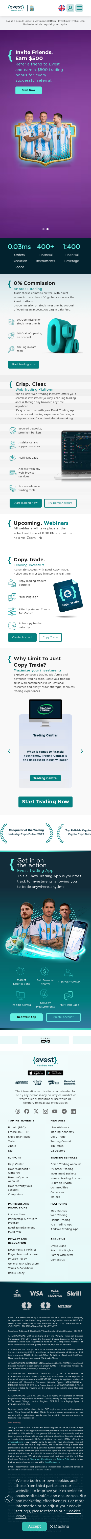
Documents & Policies (22, 1250)
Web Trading (59, 1215)
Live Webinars (60, 1127)
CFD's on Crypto (61, 1183)
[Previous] (9, 751)
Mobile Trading (60, 1220)
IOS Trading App (62, 1224)
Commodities (59, 1187)
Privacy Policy (17, 1259)
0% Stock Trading (62, 1169)
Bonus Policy (16, 1273)
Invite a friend (17, 1214)
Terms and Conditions (41, 1459)
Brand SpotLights (62, 1250)
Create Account (22, 637)
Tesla (11, 1141)
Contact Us (58, 1260)
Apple (12, 1146)
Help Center (16, 1164)
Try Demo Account (60, 503)
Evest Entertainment (21, 1227)
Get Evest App (26, 1017)
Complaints (15, 1194)
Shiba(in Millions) (19, 1137)
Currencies (57, 1192)
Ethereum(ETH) (18, 1132)
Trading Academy (62, 1132)
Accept (34, 1526)
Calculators (58, 1151)
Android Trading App (65, 1229)
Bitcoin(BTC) (17, 1127)
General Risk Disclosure (23, 1264)
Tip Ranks (57, 1146)
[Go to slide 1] (43, 229)
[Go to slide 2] (48, 229)
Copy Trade (50, 637)
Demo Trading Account (66, 1164)
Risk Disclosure (52, 1462)
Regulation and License (23, 1254)
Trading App (59, 1210)
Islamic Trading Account (66, 1178)
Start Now (28, 90)
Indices (55, 1197)
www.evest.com (15, 1442)
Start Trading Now (24, 364)
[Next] (82, 751)
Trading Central (45, 778)
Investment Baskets (63, 1173)
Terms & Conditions (20, 1268)
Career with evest (62, 1255)
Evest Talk (15, 1232)
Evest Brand (58, 1246)
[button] (79, 8)
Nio (10, 1151)
